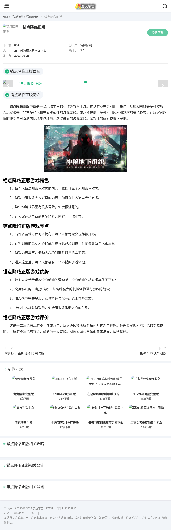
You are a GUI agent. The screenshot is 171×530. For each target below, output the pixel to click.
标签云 (33, 513)
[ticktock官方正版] (64, 383)
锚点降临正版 (34, 27)
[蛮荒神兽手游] (24, 412)
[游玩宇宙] (85, 9)
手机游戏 (17, 17)
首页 (5, 17)
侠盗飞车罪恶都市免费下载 (105, 422)
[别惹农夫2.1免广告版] (65, 412)
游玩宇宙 (38, 508)
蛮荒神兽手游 (23, 422)
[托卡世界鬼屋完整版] (146, 383)
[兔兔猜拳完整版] (24, 383)
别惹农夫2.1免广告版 (65, 422)
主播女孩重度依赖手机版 (146, 422)
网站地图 (19, 513)
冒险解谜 (32, 17)
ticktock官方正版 (64, 394)
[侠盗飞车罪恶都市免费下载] (106, 412)
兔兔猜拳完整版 (23, 394)
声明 (6, 513)
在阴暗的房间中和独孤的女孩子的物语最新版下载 (119, 394)
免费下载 (157, 33)
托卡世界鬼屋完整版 (146, 394)
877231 (50, 508)
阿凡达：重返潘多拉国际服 (24, 353)
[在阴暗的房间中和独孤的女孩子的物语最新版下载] (105, 383)
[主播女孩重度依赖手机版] (147, 412)
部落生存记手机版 (153, 353)
